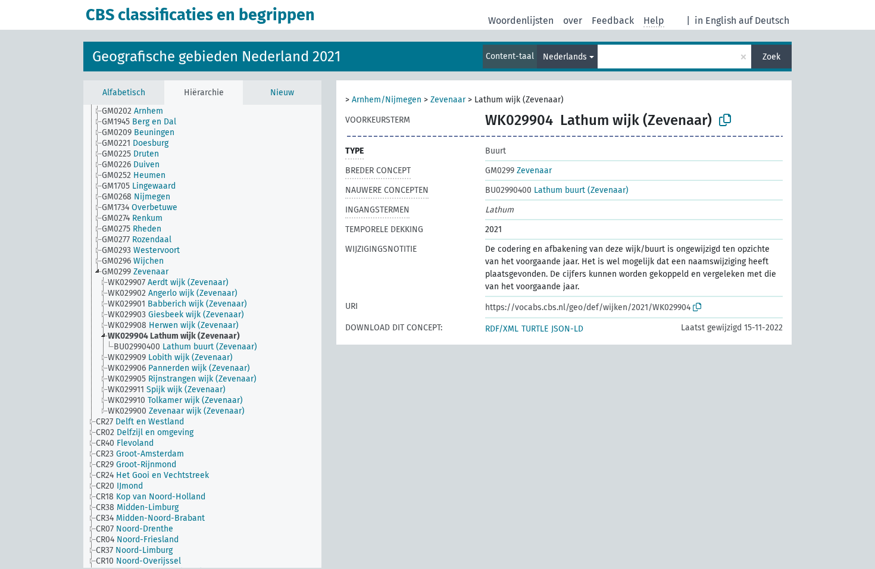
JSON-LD (567, 329)
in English (715, 20)
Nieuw (282, 92)
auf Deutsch (764, 20)
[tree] (202, 336)
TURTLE (534, 329)
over (572, 20)
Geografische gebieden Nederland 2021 (216, 56)
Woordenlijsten (521, 20)
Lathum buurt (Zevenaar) (557, 190)
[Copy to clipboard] (725, 120)
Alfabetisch (123, 92)
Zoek (771, 57)
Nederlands (565, 57)
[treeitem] (137, 111)
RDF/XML (501, 329)
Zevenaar (447, 100)
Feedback (613, 20)
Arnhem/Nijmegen (386, 100)
